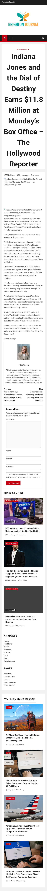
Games (9, 707)
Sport (6, 658)
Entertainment (23, 49)
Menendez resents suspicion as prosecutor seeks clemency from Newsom (20, 619)
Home (6, 641)
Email (9, 458)
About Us (8, 674)
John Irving (21, 535)
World (6, 646)
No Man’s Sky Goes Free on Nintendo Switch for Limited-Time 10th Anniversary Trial (22, 738)
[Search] (43, 38)
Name (9, 450)
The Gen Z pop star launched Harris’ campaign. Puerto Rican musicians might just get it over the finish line (21, 574)
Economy (7, 649)
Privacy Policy (9, 685)
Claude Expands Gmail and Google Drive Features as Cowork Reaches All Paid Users (22, 783)
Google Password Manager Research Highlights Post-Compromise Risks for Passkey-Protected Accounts (23, 874)
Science (7, 652)
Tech (6, 655)
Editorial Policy (10, 682)
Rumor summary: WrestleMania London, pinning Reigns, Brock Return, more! (13, 394)
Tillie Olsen (10, 175)
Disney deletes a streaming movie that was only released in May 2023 (34, 394)
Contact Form (9, 676)
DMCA (7, 679)
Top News (8, 644)
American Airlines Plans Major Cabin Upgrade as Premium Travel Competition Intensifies (22, 829)
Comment (11, 419)
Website (9, 466)
